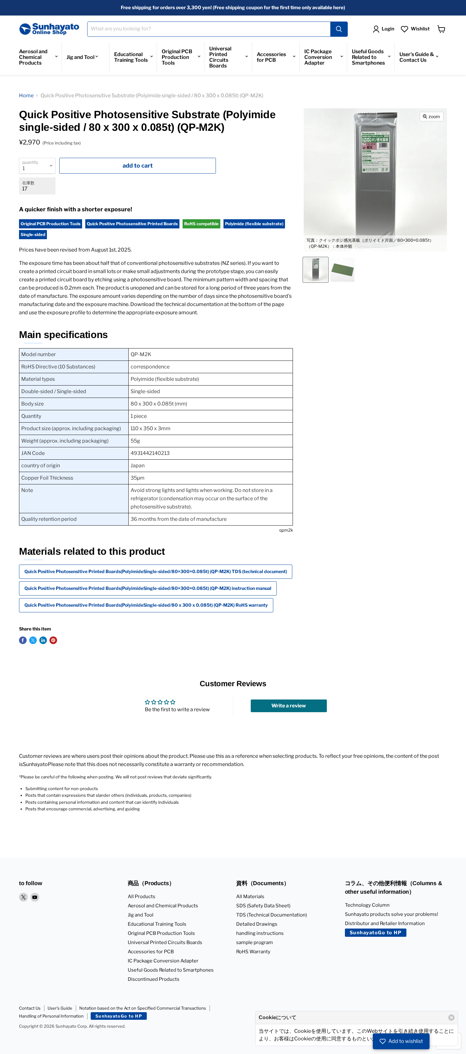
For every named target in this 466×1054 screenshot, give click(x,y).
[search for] (338, 29)
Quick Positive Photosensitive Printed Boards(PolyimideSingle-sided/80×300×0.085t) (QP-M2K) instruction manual (147, 588)
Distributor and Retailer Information (385, 923)
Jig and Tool (80, 57)
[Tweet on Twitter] (33, 640)
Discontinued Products (153, 979)
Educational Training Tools (131, 57)
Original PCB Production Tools (177, 57)
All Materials (250, 896)
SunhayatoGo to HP (376, 933)
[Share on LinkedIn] (43, 640)
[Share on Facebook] (23, 640)
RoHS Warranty (253, 952)
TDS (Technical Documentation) (271, 915)
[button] (401, 1041)
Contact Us (30, 1008)
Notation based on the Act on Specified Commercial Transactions (142, 1008)
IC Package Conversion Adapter (318, 57)
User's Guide (60, 1008)
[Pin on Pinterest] (53, 640)
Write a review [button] (288, 706)
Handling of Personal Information (51, 1016)
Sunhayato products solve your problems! (391, 914)
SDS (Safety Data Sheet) (263, 906)
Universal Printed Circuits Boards (220, 57)
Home (26, 96)
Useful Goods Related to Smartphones (368, 57)
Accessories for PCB (271, 57)
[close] (451, 1017)
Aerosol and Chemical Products (33, 57)
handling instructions (260, 933)
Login (388, 29)
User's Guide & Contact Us (416, 57)
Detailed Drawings (256, 924)
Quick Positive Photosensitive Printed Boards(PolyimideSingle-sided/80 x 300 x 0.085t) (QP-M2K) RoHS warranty (146, 605)
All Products (141, 896)
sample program (254, 942)
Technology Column (367, 905)
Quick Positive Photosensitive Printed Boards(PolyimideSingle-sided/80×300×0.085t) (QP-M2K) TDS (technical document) (155, 571)
